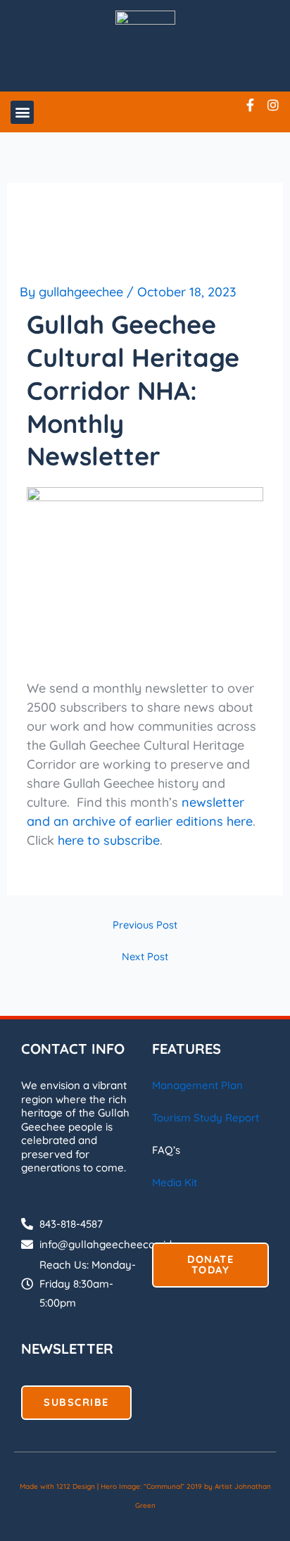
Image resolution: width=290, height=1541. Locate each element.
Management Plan (197, 1085)
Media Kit (174, 1182)
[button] (22, 112)
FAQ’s (166, 1150)
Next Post (145, 957)
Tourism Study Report (205, 1117)
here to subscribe (109, 840)
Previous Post (145, 925)
